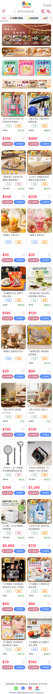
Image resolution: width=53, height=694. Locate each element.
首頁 (4, 18)
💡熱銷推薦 (32, 18)
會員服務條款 (22, 684)
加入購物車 (7, 144)
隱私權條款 (10, 684)
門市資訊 (43, 684)
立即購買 (19, 144)
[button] (15, 43)
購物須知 (34, 684)
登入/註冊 (47, 5)
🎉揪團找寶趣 (16, 18)
